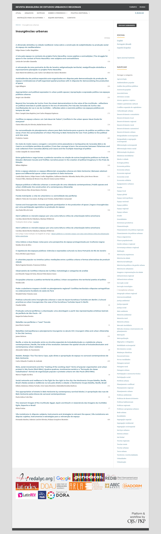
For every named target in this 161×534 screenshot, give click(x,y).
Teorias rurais (122, 444)
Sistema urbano (122, 434)
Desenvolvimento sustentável (128, 128)
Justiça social (121, 308)
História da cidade (123, 258)
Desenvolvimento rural (125, 125)
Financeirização (122, 226)
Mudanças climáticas (124, 352)
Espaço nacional (123, 201)
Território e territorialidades (127, 455)
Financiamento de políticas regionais (130, 230)
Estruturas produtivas (125, 223)
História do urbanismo (125, 269)
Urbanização (121, 462)
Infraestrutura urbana (125, 279)
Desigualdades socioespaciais (127, 136)
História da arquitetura (125, 254)
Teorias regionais (123, 441)
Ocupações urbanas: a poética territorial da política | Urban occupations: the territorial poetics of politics (61, 280)
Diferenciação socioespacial (127, 145)
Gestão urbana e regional (126, 244)
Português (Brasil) (124, 44)
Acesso (142, 7)
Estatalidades (122, 219)
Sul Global (120, 437)
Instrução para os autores (30, 18)
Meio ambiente (122, 311)
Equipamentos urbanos (125, 184)
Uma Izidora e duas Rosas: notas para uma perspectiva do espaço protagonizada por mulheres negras (60, 242)
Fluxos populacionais (124, 240)
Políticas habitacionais (125, 402)
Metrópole (121, 335)
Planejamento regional (125, 388)
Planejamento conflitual (125, 384)
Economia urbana (123, 170)
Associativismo (122, 93)
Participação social (123, 377)
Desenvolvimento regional (126, 121)
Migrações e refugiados (125, 342)
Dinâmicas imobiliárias (125, 156)
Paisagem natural (123, 363)
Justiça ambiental (123, 300)
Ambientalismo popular (125, 82)
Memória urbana (123, 322)
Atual (18, 13)
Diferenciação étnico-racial (126, 149)
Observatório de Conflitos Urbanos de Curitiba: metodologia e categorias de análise (52, 271)
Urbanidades (121, 458)
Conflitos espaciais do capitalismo (129, 107)
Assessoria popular (124, 90)
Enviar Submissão (127, 25)
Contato (71, 18)
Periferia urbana (123, 381)
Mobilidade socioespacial (126, 345)
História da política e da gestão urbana (131, 265)
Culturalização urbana (125, 111)
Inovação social (122, 283)
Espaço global (122, 194)
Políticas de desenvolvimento (127, 398)
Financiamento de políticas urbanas (130, 233)
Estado (119, 216)
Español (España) (124, 48)
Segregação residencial (125, 423)
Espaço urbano (122, 212)
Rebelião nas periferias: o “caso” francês (33, 322)
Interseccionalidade (124, 297)
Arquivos (29, 13)
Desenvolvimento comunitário (128, 114)
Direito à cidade (122, 159)
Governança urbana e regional (128, 247)
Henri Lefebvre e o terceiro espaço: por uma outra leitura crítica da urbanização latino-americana (58, 216)
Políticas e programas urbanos (128, 409)
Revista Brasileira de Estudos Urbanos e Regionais (48, 7)
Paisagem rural (122, 367)
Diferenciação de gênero (125, 152)
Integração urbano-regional (127, 293)
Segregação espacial (124, 419)
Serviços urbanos (123, 430)
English (36, 222)
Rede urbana (121, 412)
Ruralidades (121, 416)
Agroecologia (122, 79)
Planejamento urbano (125, 391)
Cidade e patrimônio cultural (127, 104)
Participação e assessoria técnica (128, 374)
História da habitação (124, 262)
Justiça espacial (122, 304)
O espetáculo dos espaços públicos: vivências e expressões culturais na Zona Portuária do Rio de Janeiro (61, 251)
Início (18, 25)
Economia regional (124, 173)
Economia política (123, 166)
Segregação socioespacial (126, 427)
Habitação (120, 251)
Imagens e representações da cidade (130, 272)
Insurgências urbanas (126, 290)
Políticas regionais (123, 405)
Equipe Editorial (56, 18)
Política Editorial (79, 13)
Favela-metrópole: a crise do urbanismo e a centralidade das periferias (46, 196)
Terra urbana (122, 451)
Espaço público (122, 205)
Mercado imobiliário (124, 325)
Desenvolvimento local (125, 118)
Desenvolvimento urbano (126, 132)
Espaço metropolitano (125, 198)
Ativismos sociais (123, 97)
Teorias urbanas (123, 448)
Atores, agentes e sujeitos (126, 100)
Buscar (140, 13)
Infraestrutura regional (125, 276)
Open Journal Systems (125, 58)
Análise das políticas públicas (127, 86)
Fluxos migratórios (124, 237)
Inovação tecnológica (124, 286)
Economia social (123, 177)
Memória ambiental (124, 315)
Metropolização (122, 338)
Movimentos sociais (124, 349)
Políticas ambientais (124, 395)
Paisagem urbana (123, 370)
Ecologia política (123, 163)
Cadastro (133, 7)
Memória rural (122, 318)
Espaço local (121, 191)
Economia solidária (124, 180)
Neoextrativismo (123, 356)
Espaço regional (122, 209)
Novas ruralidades (123, 359)
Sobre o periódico (57, 13)
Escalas (119, 187)
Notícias (41, 13)
